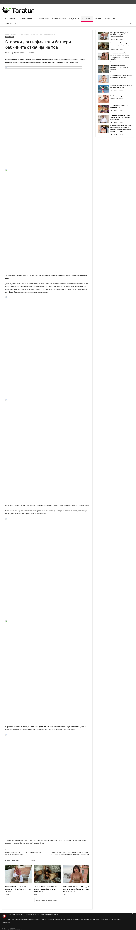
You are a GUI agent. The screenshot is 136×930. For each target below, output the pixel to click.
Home (7, 34)
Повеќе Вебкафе (28, 861)
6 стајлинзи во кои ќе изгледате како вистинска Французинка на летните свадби (76, 889)
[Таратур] (18, 7)
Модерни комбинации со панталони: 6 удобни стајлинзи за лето (18, 889)
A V (8, 53)
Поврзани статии (12, 861)
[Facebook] (132, 2)
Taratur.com (114, 39)
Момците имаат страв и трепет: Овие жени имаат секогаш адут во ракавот (23, 852)
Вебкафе (13, 34)
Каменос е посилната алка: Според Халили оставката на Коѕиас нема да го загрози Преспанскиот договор (69, 852)
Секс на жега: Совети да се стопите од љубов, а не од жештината (45, 889)
